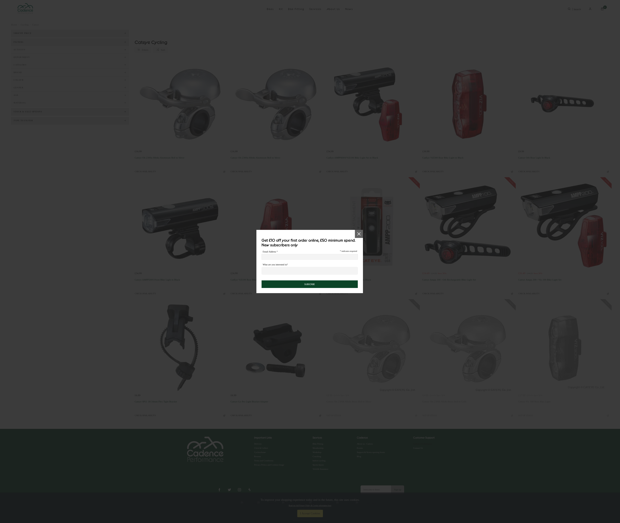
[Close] (359, 234)
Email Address (270, 252)
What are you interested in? (275, 264)
